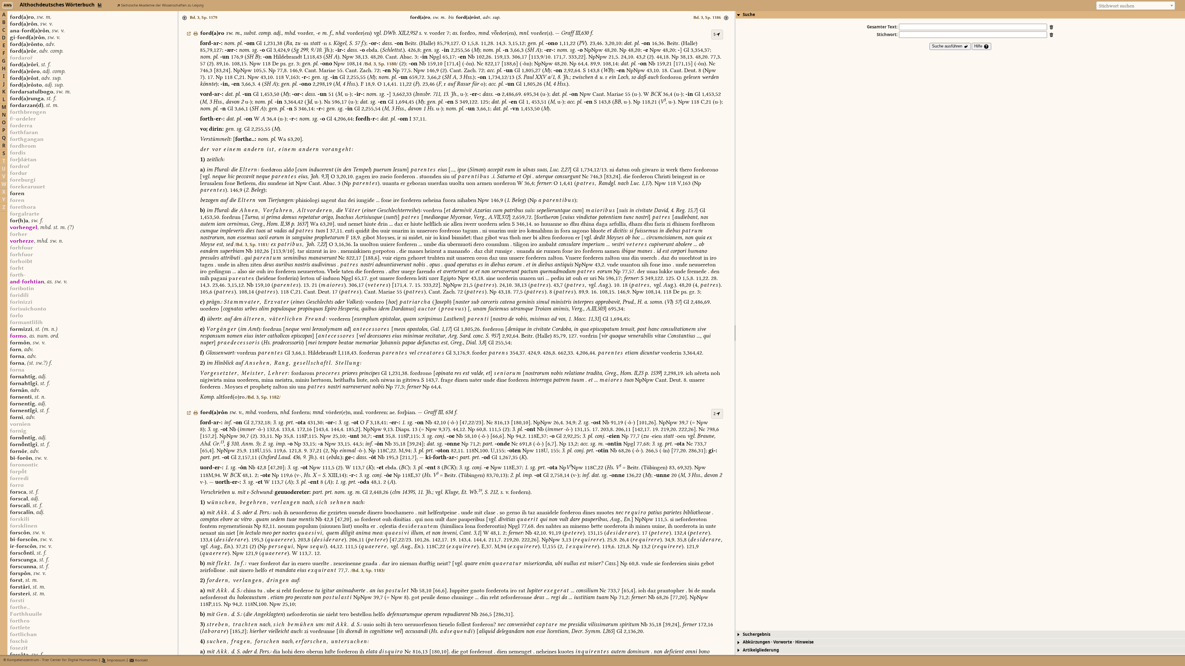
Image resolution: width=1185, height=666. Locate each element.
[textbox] (1135, 6)
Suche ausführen (947, 46)
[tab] (960, 14)
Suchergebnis (756, 634)
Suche (749, 15)
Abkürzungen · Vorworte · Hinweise (778, 642)
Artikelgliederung (761, 650)
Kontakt (141, 660)
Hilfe (978, 46)
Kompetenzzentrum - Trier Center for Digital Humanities (52, 660)
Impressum (115, 660)
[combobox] (1135, 5)
